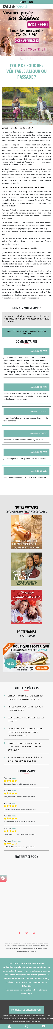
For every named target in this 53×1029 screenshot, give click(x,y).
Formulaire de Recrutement (26, 1010)
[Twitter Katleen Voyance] (26, 933)
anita (14, 816)
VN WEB (50, 1018)
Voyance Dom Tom (24, 1018)
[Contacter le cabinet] (43, 1026)
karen (14, 778)
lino (13, 803)
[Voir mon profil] (9, 1026)
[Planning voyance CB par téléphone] (26, 32)
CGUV (48, 1015)
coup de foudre (29, 191)
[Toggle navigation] (48, 6)
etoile (14, 791)
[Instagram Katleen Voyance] (33, 933)
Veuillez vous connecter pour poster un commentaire (26, 332)
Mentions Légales (39, 1015)
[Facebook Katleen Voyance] (19, 933)
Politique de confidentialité (8, 1018)
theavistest (16, 841)
